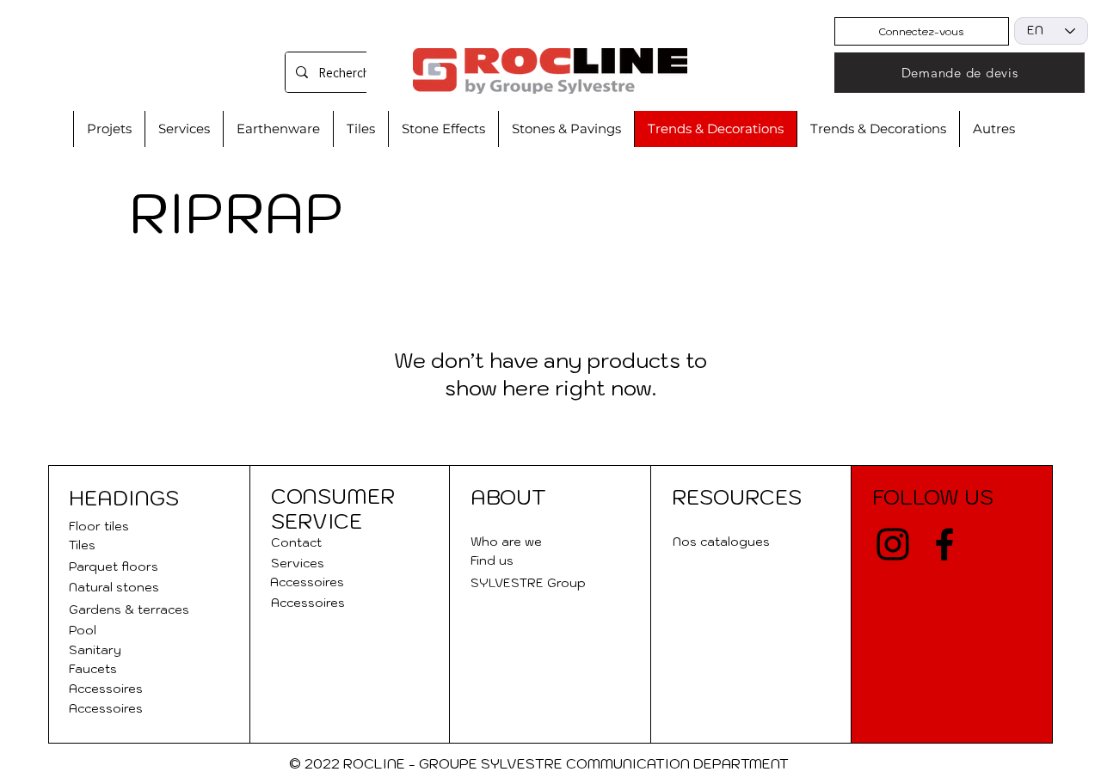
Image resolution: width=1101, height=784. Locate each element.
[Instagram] (892, 544)
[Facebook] (944, 544)
